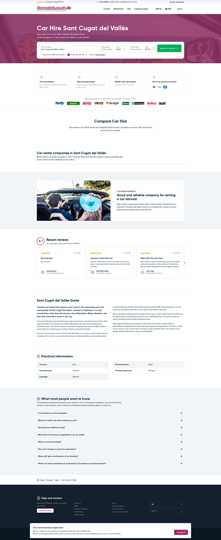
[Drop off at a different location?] (41, 55)
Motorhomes (118, 9)
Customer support (141, 9)
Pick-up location (46, 47)
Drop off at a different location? (53, 55)
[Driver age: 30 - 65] (68, 55)
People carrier (79, 515)
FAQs (76, 506)
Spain (57, 480)
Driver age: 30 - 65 (77, 55)
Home (42, 480)
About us (77, 503)
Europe (49, 480)
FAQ (128, 9)
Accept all (181, 532)
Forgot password (118, 506)
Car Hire (106, 9)
